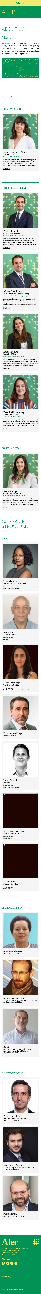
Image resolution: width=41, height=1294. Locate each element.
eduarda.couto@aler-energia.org (14, 356)
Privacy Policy (6, 1277)
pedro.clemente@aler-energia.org (14, 235)
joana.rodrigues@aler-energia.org (14, 495)
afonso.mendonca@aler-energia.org (15, 296)
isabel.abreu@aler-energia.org (13, 156)
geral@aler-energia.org (9, 1252)
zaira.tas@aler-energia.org (12, 416)
